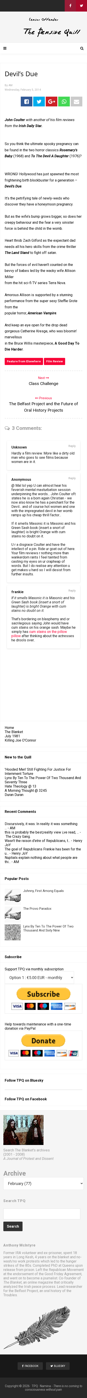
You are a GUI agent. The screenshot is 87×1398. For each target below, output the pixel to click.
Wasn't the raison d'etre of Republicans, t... (37, 841)
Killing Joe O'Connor (20, 740)
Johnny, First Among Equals (43, 891)
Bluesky (36, 1080)
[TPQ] (43, 36)
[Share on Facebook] (26, 101)
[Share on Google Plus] (51, 101)
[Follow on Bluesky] (81, 6)
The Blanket (14, 732)
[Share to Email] (76, 101)
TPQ (35, 1386)
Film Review (54, 361)
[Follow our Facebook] (70, 6)
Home (9, 728)
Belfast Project (26, 1291)
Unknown (19, 447)
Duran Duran (14, 795)
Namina (45, 1386)
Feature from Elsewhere (24, 361)
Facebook (38, 1099)
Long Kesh (25, 1257)
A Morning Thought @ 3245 (26, 790)
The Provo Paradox (37, 909)
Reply (72, 446)
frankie (17, 592)
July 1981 (12, 736)
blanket (63, 1257)
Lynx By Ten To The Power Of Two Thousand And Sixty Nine (48, 928)
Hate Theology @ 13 (20, 786)
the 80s (25, 1265)
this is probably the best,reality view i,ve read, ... (42, 832)
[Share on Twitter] (39, 101)
